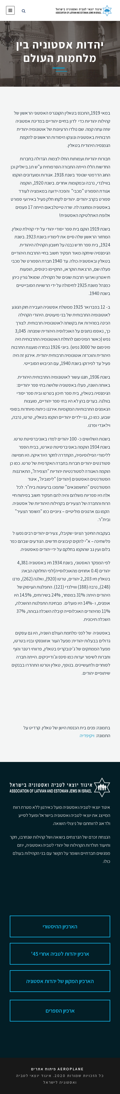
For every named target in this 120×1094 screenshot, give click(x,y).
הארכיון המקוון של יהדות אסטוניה (60, 981)
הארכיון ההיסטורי (60, 926)
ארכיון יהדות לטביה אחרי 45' (60, 953)
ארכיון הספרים (60, 1010)
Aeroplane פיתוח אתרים (57, 1068)
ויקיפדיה (87, 735)
